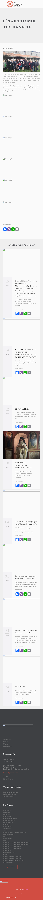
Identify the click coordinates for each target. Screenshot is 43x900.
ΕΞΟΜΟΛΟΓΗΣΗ (22, 409)
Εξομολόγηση (7, 816)
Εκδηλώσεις (6, 814)
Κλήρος (5, 744)
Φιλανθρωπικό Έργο (9, 852)
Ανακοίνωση (20, 686)
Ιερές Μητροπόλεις (8, 796)
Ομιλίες (5, 830)
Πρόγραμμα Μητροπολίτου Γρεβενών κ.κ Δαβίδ (26, 631)
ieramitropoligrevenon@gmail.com (19, 769)
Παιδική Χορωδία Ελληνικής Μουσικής (14, 832)
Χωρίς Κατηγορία (8, 862)
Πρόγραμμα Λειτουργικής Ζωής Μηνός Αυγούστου (25, 577)
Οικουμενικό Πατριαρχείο (10, 792)
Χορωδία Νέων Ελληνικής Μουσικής (13, 860)
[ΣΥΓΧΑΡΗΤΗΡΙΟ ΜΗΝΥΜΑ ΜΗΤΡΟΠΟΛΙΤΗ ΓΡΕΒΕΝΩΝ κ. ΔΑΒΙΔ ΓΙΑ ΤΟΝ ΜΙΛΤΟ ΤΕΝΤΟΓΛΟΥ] (21, 332)
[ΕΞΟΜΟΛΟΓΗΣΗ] (21, 391)
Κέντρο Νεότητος (8, 779)
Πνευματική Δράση (8, 834)
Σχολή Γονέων (7, 850)
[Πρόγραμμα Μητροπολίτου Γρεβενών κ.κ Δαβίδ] (21, 612)
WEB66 (25, 889)
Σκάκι (4, 840)
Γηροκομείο (6, 812)
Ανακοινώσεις (7, 810)
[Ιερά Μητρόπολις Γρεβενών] (22, 4)
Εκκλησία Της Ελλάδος (9, 794)
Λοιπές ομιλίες (7, 826)
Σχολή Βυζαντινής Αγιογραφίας (12, 846)
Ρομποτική (6, 836)
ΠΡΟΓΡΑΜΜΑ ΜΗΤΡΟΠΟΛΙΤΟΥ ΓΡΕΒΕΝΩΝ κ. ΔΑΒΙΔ (24, 465)
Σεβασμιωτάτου (7, 838)
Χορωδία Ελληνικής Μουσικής (12, 856)
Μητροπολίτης (7, 739)
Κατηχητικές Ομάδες (9, 820)
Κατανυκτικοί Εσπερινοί (10, 818)
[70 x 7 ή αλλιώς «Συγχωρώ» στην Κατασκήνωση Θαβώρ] (21, 504)
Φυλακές (5, 776)
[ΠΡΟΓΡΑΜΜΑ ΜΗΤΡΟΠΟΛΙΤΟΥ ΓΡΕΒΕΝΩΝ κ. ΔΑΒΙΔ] (21, 445)
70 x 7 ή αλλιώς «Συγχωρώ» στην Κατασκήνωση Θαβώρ (26, 522)
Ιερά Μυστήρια (7, 746)
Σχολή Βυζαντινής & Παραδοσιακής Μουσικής (16, 842)
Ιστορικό (5, 741)
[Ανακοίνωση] (21, 669)
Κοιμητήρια (6, 824)
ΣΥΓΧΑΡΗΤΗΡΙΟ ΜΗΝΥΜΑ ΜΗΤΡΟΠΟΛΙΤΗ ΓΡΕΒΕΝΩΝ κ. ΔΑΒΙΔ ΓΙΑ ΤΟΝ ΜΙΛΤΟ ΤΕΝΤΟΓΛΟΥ (26, 353)
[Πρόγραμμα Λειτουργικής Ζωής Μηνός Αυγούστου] (21, 558)
